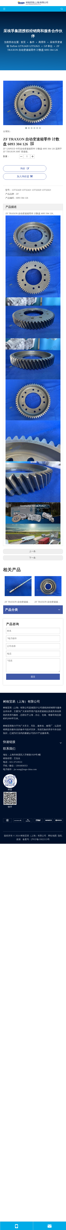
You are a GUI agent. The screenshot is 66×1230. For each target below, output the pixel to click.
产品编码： (10, 198)
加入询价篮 (23, 176)
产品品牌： (10, 194)
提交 (33, 677)
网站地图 (52, 836)
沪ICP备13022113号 (40, 839)
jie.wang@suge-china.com (25, 769)
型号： (8, 190)
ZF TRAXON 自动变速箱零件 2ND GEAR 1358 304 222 (48, 602)
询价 (22, 168)
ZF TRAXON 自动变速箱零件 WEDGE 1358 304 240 (18, 602)
